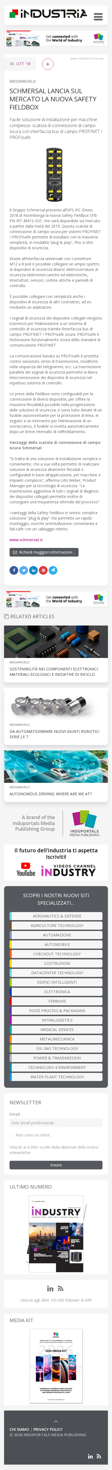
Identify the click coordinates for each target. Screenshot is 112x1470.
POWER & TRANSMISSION (57, 1057)
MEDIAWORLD (23, 81)
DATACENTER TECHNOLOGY (57, 972)
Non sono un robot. (33, 1135)
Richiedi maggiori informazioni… (46, 552)
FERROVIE (57, 1001)
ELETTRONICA (57, 991)
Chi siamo (19, 1429)
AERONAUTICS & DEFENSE (57, 916)
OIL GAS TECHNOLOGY (57, 1048)
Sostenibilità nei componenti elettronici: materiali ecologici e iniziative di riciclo (54, 671)
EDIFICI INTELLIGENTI (57, 982)
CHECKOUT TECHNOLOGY (57, 953)
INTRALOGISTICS (57, 1020)
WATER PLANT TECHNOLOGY (57, 1076)
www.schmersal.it (26, 539)
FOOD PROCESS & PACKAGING (57, 1010)
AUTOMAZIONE (57, 934)
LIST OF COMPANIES (28, 1440)
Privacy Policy (48, 1429)
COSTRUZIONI (57, 963)
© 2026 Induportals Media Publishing (48, 1434)
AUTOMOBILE (57, 944)
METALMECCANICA (57, 1039)
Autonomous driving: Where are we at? (51, 793)
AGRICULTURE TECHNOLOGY (57, 925)
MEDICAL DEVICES (57, 1029)
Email (15, 1114)
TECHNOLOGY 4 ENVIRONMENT (57, 1067)
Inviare (56, 1165)
